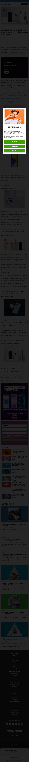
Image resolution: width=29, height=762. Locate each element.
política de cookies (8, 137)
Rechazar (14, 150)
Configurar (14, 146)
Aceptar (14, 142)
